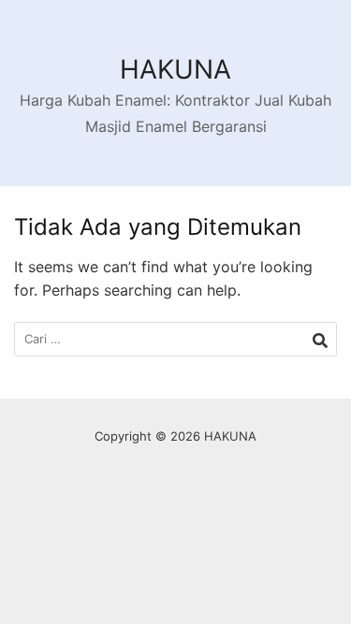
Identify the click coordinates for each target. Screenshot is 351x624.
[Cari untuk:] (175, 339)
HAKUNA (175, 69)
